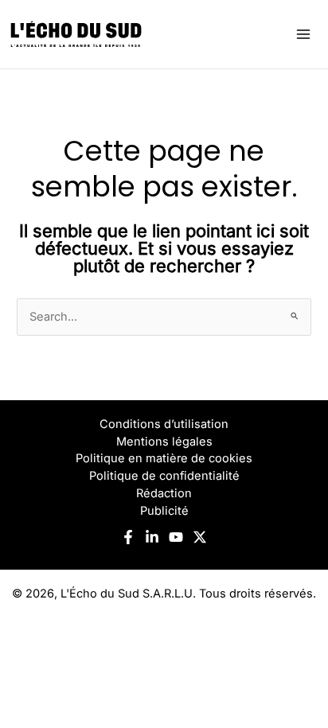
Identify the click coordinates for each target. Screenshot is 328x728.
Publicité (164, 511)
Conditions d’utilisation (164, 424)
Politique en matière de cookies (164, 458)
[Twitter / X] (200, 537)
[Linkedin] (152, 537)
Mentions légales (164, 441)
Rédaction (164, 493)
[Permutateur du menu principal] (303, 34)
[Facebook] (128, 537)
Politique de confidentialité (164, 476)
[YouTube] (176, 537)
